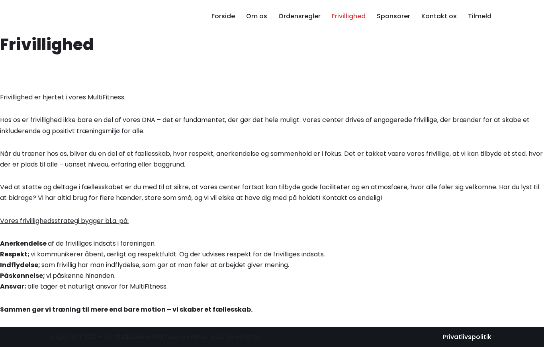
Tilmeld (479, 16)
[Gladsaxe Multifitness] (103, 16)
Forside (223, 16)
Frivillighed (349, 16)
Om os (256, 16)
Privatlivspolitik (467, 336)
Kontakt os (439, 16)
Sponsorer (393, 16)
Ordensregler (299, 16)
